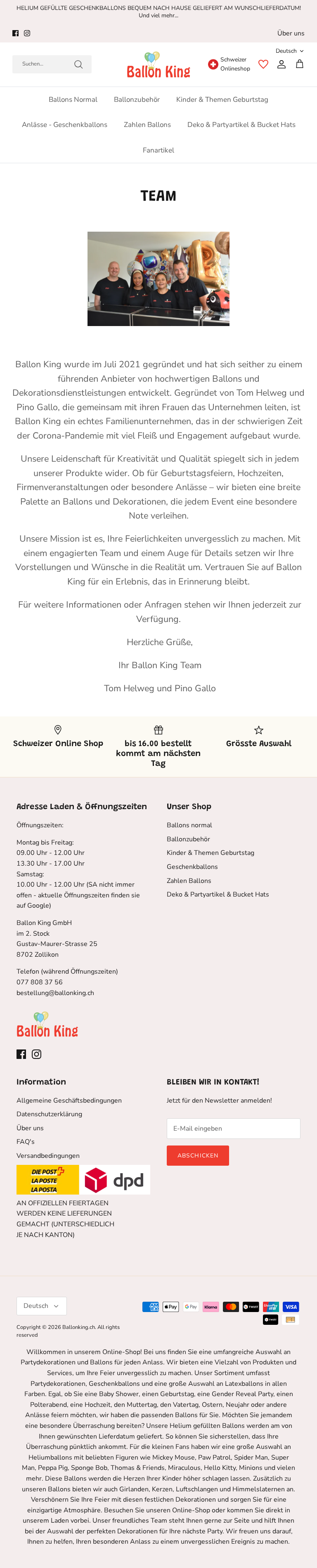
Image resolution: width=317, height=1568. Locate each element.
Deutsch (286, 51)
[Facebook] (15, 33)
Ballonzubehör (137, 99)
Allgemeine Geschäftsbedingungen (69, 1100)
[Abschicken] (78, 64)
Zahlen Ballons (147, 124)
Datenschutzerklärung (49, 1114)
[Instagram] (27, 33)
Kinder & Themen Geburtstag (222, 99)
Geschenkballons (192, 866)
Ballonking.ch (78, 1327)
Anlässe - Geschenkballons (64, 124)
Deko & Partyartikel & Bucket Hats (241, 124)
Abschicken (197, 1156)
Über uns (291, 33)
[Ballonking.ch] (159, 64)
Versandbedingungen (48, 1155)
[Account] (279, 64)
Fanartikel (158, 150)
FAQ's (26, 1141)
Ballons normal (73, 99)
